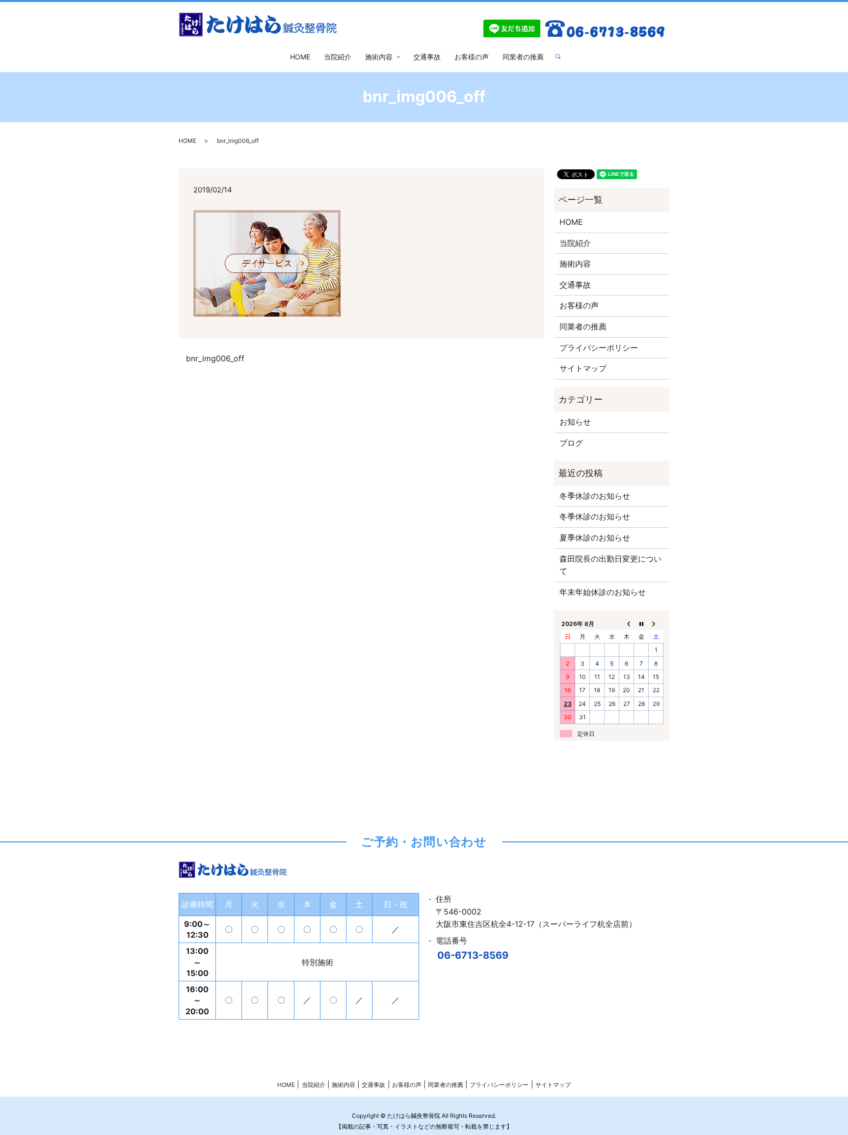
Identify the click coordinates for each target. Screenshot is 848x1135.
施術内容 (379, 57)
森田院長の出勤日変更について (610, 565)
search (561, 57)
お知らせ (575, 422)
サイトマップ (583, 368)
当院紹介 (337, 57)
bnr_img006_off (215, 358)
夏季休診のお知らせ (594, 537)
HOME (300, 57)
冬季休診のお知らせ (594, 496)
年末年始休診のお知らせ (602, 592)
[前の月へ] (626, 623)
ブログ (571, 443)
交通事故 (427, 57)
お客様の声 (471, 57)
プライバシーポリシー (598, 347)
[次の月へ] (656, 623)
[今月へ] (641, 623)
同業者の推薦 (523, 57)
